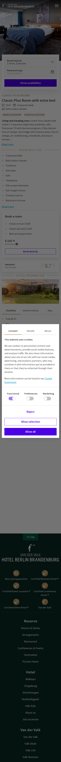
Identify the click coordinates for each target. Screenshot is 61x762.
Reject (31, 411)
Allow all (30, 431)
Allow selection (30, 421)
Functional (13, 393)
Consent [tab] (13, 330)
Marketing (48, 393)
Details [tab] (30, 330)
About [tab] (47, 330)
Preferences (30, 393)
